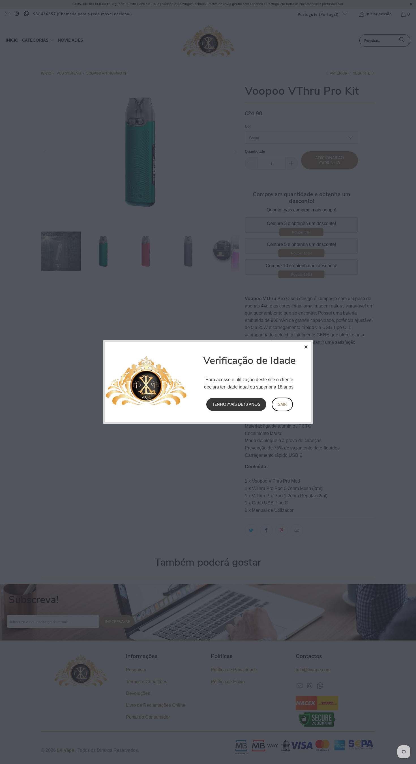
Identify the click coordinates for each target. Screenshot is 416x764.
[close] (306, 347)
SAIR (282, 404)
